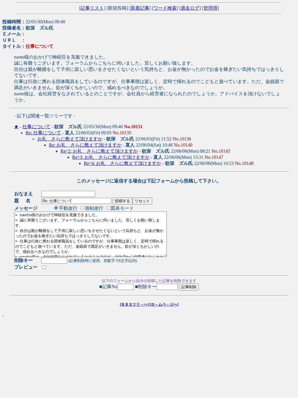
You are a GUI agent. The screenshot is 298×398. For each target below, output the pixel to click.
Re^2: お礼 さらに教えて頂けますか (99, 151)
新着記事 (140, 8)
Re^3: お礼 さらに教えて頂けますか (111, 157)
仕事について (36, 126)
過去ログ (190, 8)
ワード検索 (165, 8)
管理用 (210, 8)
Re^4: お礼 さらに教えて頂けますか (122, 163)
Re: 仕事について (43, 132)
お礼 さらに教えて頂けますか (69, 138)
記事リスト (92, 8)
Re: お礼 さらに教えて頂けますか (85, 144)
